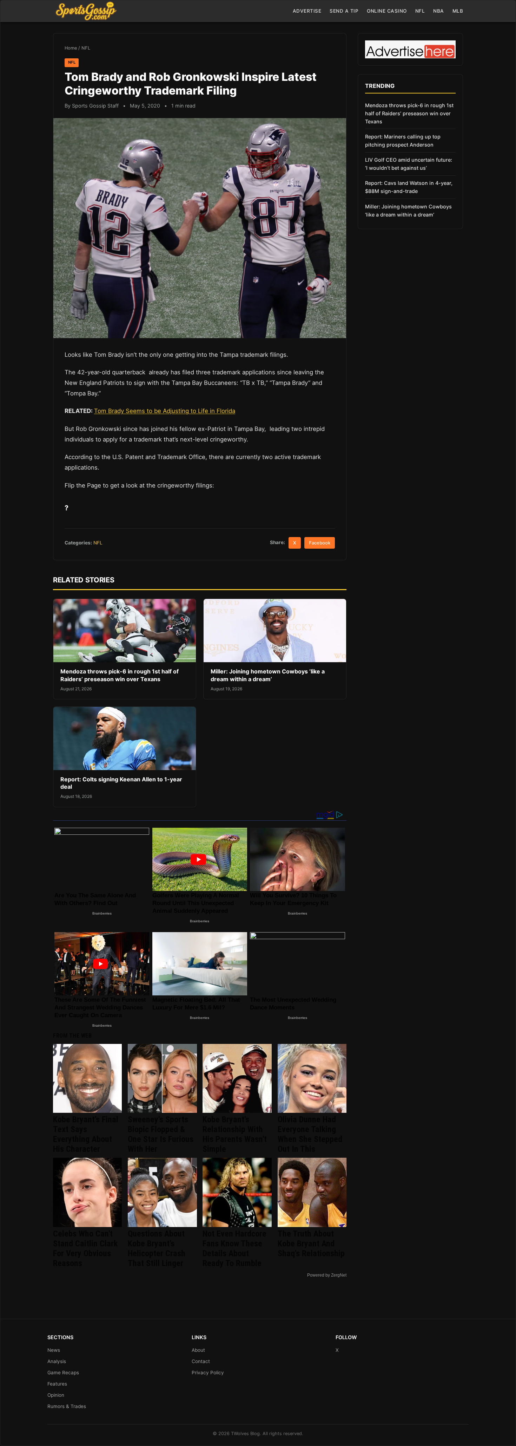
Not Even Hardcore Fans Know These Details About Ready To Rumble (234, 1248)
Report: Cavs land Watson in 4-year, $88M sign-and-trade (408, 187)
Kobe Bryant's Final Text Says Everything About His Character (85, 1134)
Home (71, 48)
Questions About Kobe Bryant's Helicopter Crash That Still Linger (156, 1248)
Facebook (319, 543)
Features (57, 1384)
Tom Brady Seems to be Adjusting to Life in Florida (164, 410)
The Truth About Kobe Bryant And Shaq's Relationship (311, 1243)
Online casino (387, 11)
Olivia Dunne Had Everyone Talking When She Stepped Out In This (310, 1134)
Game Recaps (63, 1372)
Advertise (307, 11)
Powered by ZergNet (326, 1275)
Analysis (56, 1361)
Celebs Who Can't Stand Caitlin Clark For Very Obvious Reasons (85, 1248)
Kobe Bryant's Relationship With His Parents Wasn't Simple (235, 1134)
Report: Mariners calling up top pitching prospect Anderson (403, 141)
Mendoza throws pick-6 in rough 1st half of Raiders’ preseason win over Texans (119, 675)
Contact (201, 1361)
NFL (420, 11)
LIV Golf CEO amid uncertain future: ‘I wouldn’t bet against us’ (408, 164)
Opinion (55, 1395)
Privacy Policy (208, 1372)
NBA (438, 11)
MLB (457, 11)
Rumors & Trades (66, 1406)
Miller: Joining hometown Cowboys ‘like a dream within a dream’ (268, 675)
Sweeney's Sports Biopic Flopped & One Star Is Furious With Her (160, 1134)
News (53, 1350)
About (198, 1350)
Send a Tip (344, 11)
